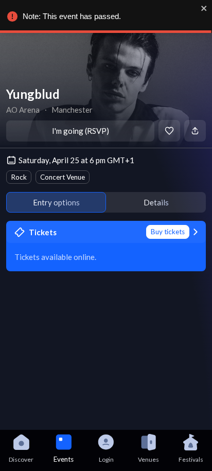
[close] (204, 8)
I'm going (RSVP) (80, 130)
